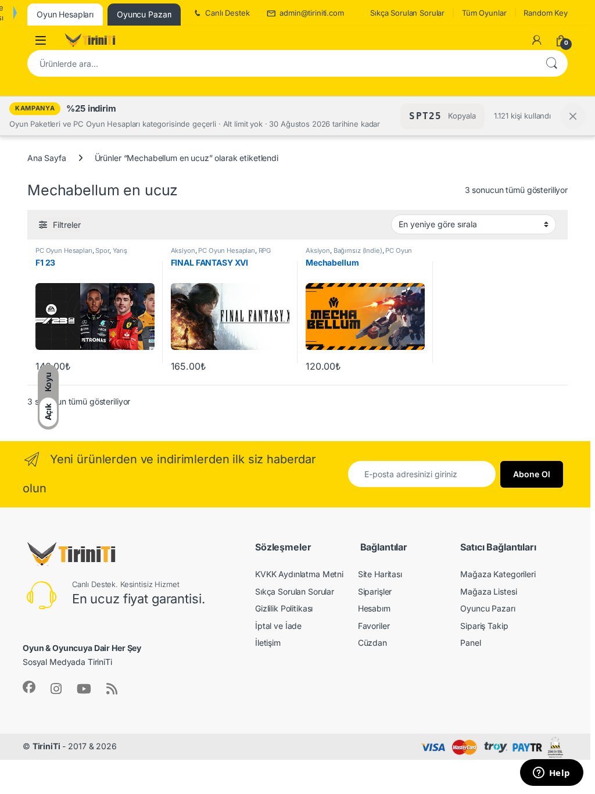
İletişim (268, 643)
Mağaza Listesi (488, 591)
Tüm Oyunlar (484, 12)
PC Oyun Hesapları (63, 250)
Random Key (546, 12)
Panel (470, 643)
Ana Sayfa (46, 158)
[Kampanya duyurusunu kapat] (573, 116)
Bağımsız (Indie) (358, 250)
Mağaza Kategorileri (497, 574)
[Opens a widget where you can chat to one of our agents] (551, 773)
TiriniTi (46, 746)
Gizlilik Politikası (284, 608)
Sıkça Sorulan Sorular (407, 12)
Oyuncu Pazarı (487, 608)
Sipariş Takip (484, 626)
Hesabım (374, 608)
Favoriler (374, 626)
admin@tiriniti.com (311, 12)
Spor (102, 250)
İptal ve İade (278, 626)
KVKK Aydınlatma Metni (299, 574)
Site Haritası (380, 574)
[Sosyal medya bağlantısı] (29, 687)
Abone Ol (531, 474)
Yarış (120, 250)
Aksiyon (183, 250)
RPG (265, 250)
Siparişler (375, 591)
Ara (551, 63)
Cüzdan (372, 643)
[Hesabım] (537, 40)
